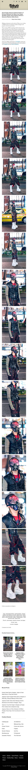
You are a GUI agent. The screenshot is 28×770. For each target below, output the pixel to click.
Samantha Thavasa (6, 735)
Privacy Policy (14, 767)
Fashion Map (10, 757)
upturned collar (11, 618)
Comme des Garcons (19, 726)
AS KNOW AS (17, 721)
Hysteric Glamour (6, 731)
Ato (3, 724)
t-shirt (24, 617)
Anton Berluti (9, 620)
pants (14, 616)
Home (4, 755)
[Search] (25, 1)
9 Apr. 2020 (8, 19)
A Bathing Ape (5, 721)
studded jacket (19, 617)
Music (16, 757)
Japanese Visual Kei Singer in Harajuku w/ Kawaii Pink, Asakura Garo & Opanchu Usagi (20, 680)
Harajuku (16, 624)
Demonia (15, 620)
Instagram (18, 41)
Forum (4, 757)
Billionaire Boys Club (18, 724)
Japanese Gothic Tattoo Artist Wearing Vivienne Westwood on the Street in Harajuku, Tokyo (8, 681)
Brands (21, 755)
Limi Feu (16, 731)
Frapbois (16, 728)
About (3, 760)
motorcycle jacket (9, 616)
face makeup (9, 614)
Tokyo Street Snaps (16, 19)
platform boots (19, 616)
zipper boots (17, 618)
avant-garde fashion (10, 613)
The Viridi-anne (17, 735)
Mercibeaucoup (5, 733)
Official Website (15, 44)
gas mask (14, 614)
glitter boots (19, 614)
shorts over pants (9, 617)
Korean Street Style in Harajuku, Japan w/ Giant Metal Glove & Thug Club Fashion (8, 654)
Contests (21, 757)
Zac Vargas (23, 620)
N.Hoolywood (17, 733)
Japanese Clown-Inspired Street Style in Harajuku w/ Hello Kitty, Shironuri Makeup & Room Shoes (20, 656)
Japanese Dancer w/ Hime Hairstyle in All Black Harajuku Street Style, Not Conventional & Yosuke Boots (13, 710)
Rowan (18, 620)
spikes (14, 617)
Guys (16, 622)
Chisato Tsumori (5, 726)
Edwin (3, 728)
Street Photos (15, 755)
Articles (8, 755)
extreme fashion (18, 613)
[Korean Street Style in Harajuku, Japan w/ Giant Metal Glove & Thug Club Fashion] (8, 644)
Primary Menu (5, 754)
